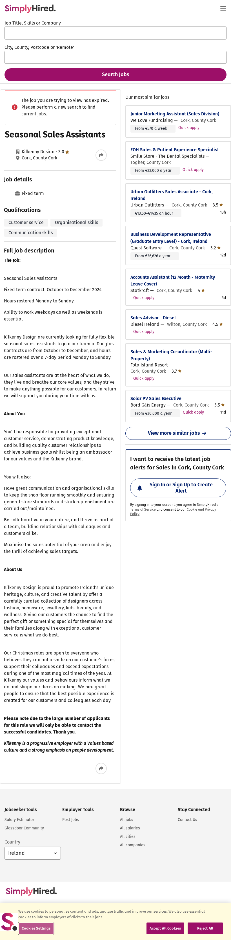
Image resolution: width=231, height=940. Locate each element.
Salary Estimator (19, 819)
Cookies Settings (36, 928)
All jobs (126, 819)
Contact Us (187, 819)
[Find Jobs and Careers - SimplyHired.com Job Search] (30, 9)
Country (12, 842)
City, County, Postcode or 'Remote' (39, 47)
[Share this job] (101, 155)
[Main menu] (223, 8)
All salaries (130, 828)
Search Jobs (115, 74)
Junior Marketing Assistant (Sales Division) (174, 114)
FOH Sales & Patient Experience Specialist (174, 149)
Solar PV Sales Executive (155, 398)
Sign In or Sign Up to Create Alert (181, 488)
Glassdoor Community (24, 828)
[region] (115, 921)
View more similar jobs (174, 433)
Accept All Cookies (165, 928)
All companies (132, 845)
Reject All (205, 928)
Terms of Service (143, 509)
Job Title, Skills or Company (33, 23)
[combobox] (115, 33)
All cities (128, 836)
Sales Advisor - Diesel (153, 317)
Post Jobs (70, 819)
